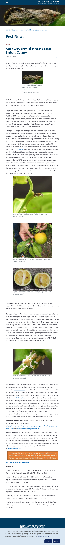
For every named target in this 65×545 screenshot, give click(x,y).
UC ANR (8, 30)
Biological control (22, 398)
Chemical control (19, 390)
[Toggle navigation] (7, 2)
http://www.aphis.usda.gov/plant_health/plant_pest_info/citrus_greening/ (32, 426)
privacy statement (43, 536)
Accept (56, 541)
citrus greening (19, 149)
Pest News (15, 30)
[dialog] (32, 536)
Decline (48, 541)
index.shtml (10, 429)
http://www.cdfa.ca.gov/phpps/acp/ (29, 429)
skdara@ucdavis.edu (14, 449)
